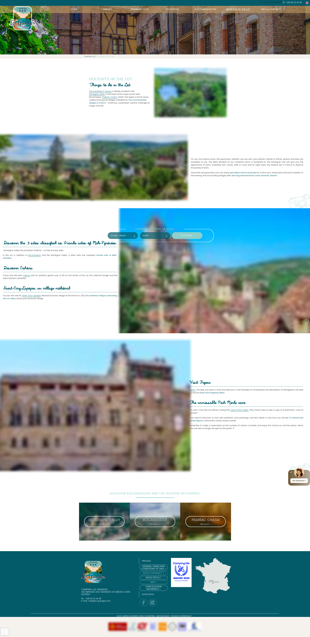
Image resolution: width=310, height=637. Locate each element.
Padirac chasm (109, 97)
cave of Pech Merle (239, 410)
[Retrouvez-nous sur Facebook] (143, 602)
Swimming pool (139, 9)
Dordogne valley (97, 94)
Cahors (26, 275)
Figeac (192, 390)
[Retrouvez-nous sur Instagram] (152, 602)
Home (74, 9)
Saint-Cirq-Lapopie (31, 296)
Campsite (106, 9)
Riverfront (172, 9)
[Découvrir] (132, 627)
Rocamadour (34, 255)
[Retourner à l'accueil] (19, 8)
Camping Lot (90, 56)
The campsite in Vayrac (100, 91)
